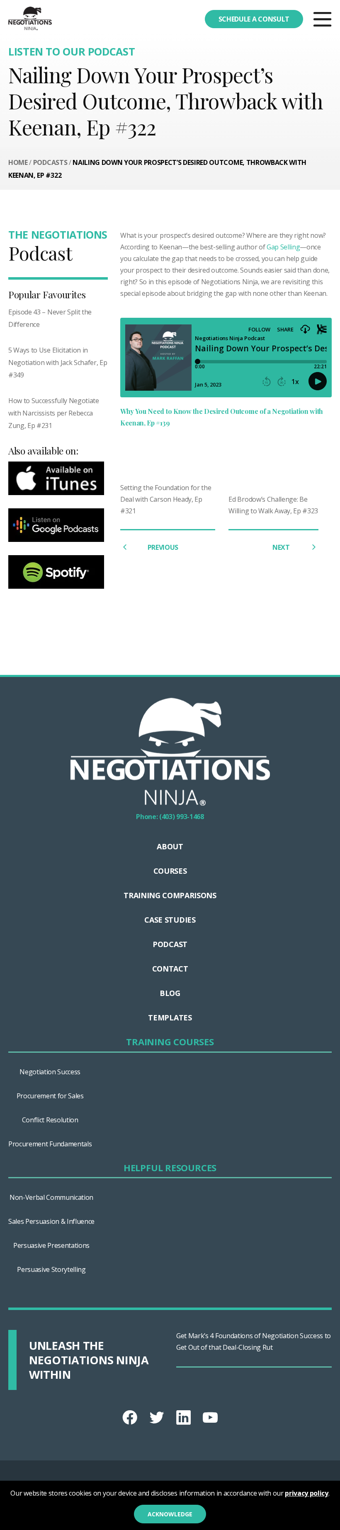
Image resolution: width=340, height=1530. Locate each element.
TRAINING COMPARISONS (170, 895)
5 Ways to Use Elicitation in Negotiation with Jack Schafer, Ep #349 (57, 362)
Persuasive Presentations (51, 1245)
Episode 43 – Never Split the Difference (50, 318)
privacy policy (306, 1493)
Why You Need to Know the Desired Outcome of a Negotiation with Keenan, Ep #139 (221, 417)
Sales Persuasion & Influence (51, 1221)
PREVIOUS (163, 547)
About (170, 846)
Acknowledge (170, 1514)
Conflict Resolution (50, 1119)
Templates (170, 1017)
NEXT (281, 547)
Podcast (170, 944)
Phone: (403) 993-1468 (170, 816)
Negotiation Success (49, 1071)
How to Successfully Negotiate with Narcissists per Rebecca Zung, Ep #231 (53, 413)
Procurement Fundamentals (50, 1143)
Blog (170, 993)
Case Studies (169, 920)
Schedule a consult (254, 19)
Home (18, 162)
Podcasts (50, 162)
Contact (170, 969)
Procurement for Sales (50, 1095)
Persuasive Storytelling (51, 1269)
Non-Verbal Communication (51, 1197)
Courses (170, 871)
